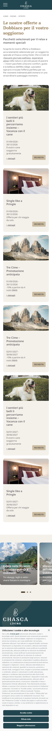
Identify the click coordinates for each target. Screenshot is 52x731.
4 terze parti (14, 634)
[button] (49, 630)
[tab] (23, 592)
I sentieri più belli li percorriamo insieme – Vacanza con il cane (15, 126)
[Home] (26, 5)
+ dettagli (10, 158)
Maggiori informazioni (26, 726)
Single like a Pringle (14, 202)
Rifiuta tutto (26, 719)
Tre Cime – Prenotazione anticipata (15, 271)
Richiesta (39, 157)
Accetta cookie (26, 713)
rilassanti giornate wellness (17, 57)
